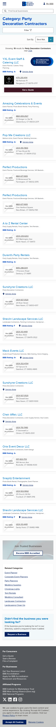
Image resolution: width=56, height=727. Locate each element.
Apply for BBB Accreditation (15, 676)
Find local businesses (18, 10)
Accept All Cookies (14, 722)
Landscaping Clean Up (15, 605)
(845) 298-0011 (22, 268)
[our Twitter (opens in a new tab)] (5, 700)
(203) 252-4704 (22, 364)
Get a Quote (28, 89)
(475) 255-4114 (21, 78)
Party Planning (11, 580)
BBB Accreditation (11, 673)
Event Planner (11, 572)
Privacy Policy (9, 715)
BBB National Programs (13, 694)
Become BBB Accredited (28, 553)
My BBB (49, 3)
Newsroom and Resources (14, 678)
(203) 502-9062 (22, 491)
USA (30, 50)
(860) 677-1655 (22, 176)
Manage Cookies (36, 722)
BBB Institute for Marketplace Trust (18, 688)
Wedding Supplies (13, 584)
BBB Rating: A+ (9, 230)
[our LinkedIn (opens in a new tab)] (10, 700)
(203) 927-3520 (22, 300)
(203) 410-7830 (22, 148)
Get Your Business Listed (14, 671)
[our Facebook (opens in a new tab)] (15, 700)
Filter (26, 30)
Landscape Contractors (15, 601)
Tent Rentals (10, 593)
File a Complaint (10, 661)
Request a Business (17, 634)
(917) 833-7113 (21, 459)
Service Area (27, 71)
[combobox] (44, 39)
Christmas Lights (12, 588)
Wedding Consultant (14, 597)
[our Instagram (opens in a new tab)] (20, 700)
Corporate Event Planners (16, 576)
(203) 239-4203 (22, 236)
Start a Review (9, 658)
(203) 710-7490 (22, 427)
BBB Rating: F (9, 325)
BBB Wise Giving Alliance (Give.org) (19, 691)
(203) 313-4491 (22, 332)
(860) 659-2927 (22, 116)
